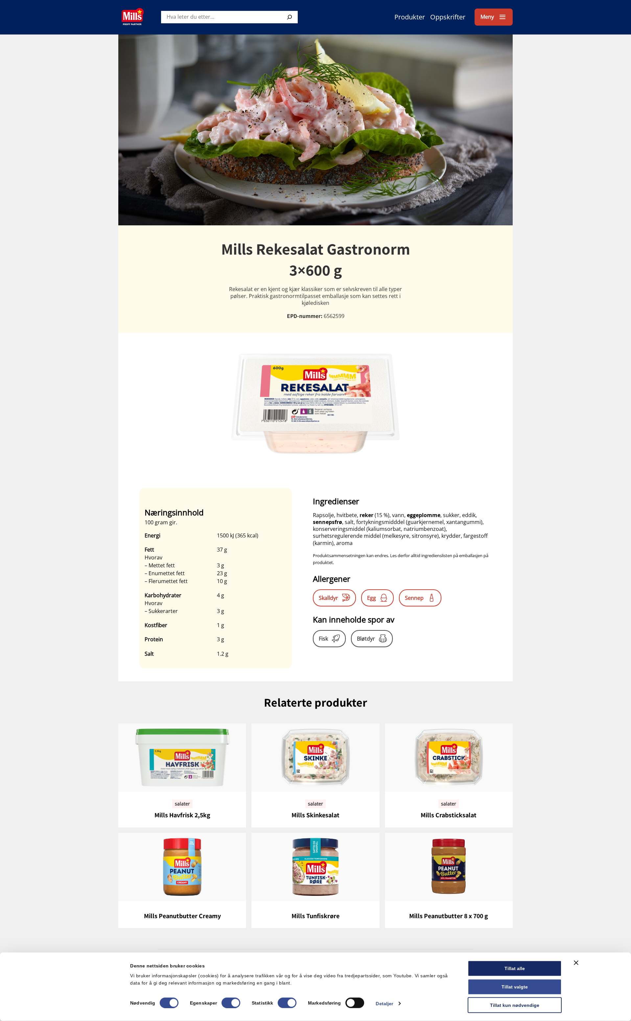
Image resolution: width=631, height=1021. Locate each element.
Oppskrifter (447, 16)
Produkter (409, 16)
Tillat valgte (515, 986)
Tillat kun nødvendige (514, 1005)
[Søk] (289, 17)
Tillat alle (514, 968)
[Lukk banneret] (576, 963)
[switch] (231, 1002)
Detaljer (384, 1003)
